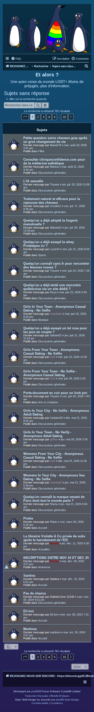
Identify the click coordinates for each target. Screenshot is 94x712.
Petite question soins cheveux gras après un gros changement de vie (55, 140)
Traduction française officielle (41, 695)
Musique (43, 319)
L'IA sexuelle (33, 181)
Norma (54, 543)
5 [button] (54, 117)
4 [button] (49, 117)
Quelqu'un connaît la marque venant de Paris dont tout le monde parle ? (53, 498)
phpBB (35, 691)
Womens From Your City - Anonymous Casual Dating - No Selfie (53, 455)
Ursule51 (55, 206)
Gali (52, 356)
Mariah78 (55, 145)
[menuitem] (16, 59)
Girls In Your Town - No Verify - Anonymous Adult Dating (47, 434)
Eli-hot (28, 611)
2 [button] (38, 117)
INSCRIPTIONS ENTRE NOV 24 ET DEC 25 (56, 558)
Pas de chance (34, 593)
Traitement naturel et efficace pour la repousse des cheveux (51, 201)
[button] (25, 117)
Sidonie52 (56, 227)
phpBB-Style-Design (67, 699)
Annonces (44, 567)
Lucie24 (54, 249)
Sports (42, 255)
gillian (54, 439)
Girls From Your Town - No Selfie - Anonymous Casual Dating (50, 373)
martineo (55, 632)
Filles (41, 151)
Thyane (54, 184)
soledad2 (56, 313)
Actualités (44, 549)
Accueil (42, 527)
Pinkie (28, 518)
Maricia (54, 166)
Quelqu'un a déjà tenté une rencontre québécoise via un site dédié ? (52, 287)
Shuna (54, 503)
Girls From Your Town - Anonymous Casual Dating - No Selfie (51, 351)
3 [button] (43, 117)
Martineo (30, 629)
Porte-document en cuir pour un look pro (55, 393)
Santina (29, 575)
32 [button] (64, 117)
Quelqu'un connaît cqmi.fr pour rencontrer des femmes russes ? (56, 265)
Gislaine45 (56, 417)
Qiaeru (65, 695)
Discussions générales (52, 172)
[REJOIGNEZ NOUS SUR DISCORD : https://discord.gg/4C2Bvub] (47, 27)
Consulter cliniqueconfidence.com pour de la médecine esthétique (54, 161)
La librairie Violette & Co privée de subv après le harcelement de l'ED (54, 538)
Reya (53, 292)
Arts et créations (48, 402)
